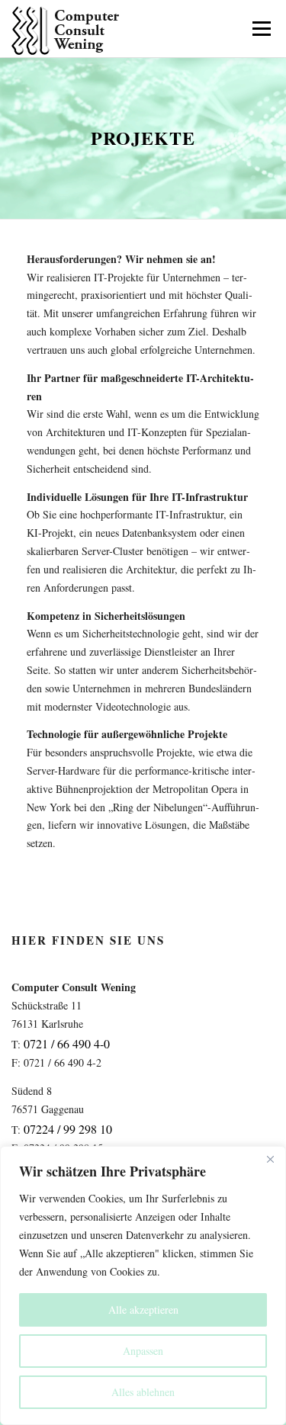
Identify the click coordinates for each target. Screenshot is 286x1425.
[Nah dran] (270, 1159)
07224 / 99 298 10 (68, 1129)
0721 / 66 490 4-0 (67, 1043)
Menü (260, 28)
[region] (143, 1285)
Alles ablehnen (143, 1392)
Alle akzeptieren (143, 1309)
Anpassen (143, 1350)
